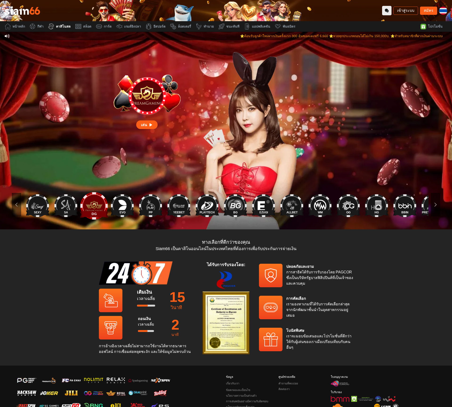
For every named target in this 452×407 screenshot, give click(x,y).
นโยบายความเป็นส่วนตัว (241, 395)
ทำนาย (209, 26)
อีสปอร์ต (159, 26)
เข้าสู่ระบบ (405, 10)
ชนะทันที (232, 26)
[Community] (386, 10)
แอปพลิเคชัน (261, 26)
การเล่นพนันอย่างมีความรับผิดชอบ (247, 401)
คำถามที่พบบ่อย (288, 383)
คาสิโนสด (63, 26)
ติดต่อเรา (284, 389)
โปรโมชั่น (435, 26)
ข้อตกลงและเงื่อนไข (238, 390)
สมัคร (428, 10)
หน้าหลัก (18, 26)
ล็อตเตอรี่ (184, 26)
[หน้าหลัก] (22, 10)
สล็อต (87, 26)
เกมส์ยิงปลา (132, 26)
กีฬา (40, 26)
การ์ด (108, 26)
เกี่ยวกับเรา (232, 383)
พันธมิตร (289, 26)
